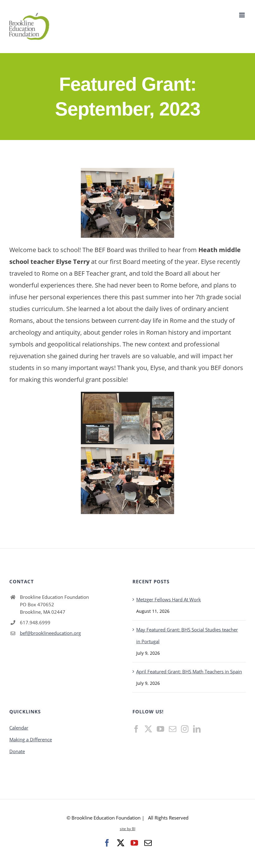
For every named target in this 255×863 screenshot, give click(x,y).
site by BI (127, 828)
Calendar (18, 728)
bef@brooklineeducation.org (50, 633)
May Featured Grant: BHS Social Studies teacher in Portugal (187, 635)
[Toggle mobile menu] (242, 15)
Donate (17, 751)
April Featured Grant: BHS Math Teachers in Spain (189, 671)
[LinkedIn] (197, 729)
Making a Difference (30, 739)
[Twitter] (148, 729)
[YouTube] (160, 729)
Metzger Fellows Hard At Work (168, 599)
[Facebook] (136, 729)
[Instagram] (184, 729)
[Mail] (172, 729)
